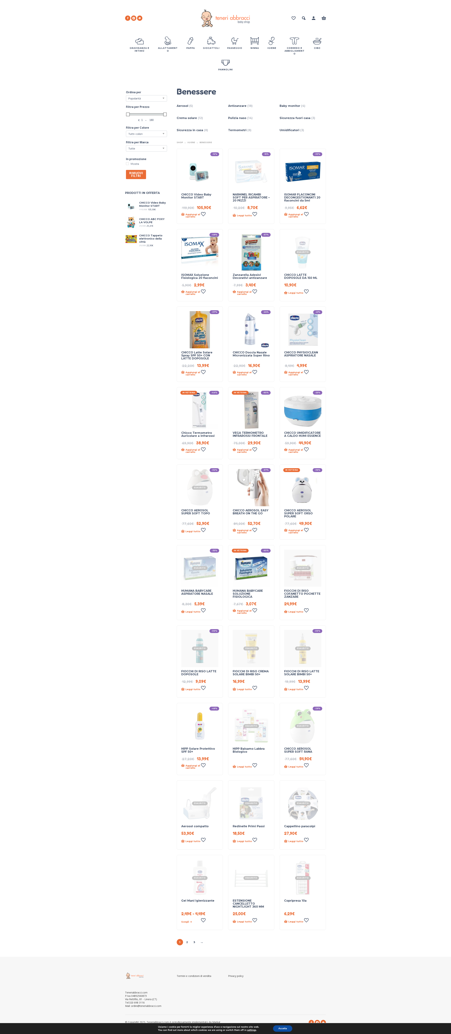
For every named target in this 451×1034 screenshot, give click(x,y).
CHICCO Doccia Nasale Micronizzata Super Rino (251, 354)
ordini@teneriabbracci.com (146, 1006)
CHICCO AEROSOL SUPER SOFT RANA (298, 750)
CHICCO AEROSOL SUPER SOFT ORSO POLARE (298, 513)
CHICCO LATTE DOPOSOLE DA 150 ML (300, 276)
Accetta (282, 1028)
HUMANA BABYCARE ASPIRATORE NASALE (197, 592)
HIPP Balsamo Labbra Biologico (249, 750)
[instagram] (133, 18)
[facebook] (127, 18)
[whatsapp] (139, 18)
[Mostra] (127, 163)
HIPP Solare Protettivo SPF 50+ (198, 750)
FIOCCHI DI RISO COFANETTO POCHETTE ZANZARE (302, 593)
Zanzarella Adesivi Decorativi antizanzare (250, 276)
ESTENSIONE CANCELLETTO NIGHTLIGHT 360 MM (248, 903)
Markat (216, 1022)
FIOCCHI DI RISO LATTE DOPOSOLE (198, 673)
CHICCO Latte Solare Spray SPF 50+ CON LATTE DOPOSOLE (196, 355)
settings (251, 1030)
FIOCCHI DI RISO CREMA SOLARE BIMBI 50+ (251, 673)
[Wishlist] (294, 18)
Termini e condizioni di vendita (194, 976)
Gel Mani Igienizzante (197, 900)
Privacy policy (235, 976)
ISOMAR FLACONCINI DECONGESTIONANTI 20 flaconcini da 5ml (302, 197)
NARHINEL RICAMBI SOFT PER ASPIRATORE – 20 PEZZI (251, 197)
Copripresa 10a (295, 900)
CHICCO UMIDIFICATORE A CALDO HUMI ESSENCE (302, 434)
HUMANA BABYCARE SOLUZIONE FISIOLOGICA (248, 593)
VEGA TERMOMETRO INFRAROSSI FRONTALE (250, 434)
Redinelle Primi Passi (249, 826)
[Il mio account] (313, 18)
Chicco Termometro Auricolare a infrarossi (198, 434)
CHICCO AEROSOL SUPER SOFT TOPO (195, 512)
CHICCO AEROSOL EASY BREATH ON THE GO (250, 512)
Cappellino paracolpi (299, 826)
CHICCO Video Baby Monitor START (196, 196)
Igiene (191, 142)
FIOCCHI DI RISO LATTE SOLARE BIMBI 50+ (301, 673)
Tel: (135, 1002)
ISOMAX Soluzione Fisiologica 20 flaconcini (199, 276)
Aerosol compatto (195, 826)
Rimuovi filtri (136, 174)
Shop (180, 142)
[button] (303, 18)
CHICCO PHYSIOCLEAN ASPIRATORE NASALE (301, 354)
